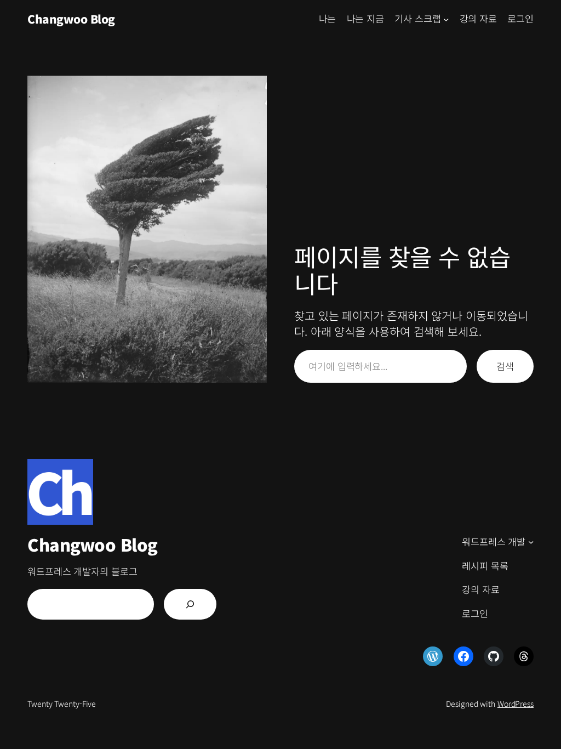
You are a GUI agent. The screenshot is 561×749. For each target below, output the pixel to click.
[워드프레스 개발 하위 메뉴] (531, 541)
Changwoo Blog (71, 18)
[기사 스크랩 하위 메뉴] (446, 18)
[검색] (190, 604)
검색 (505, 366)
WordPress (515, 703)
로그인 (520, 18)
